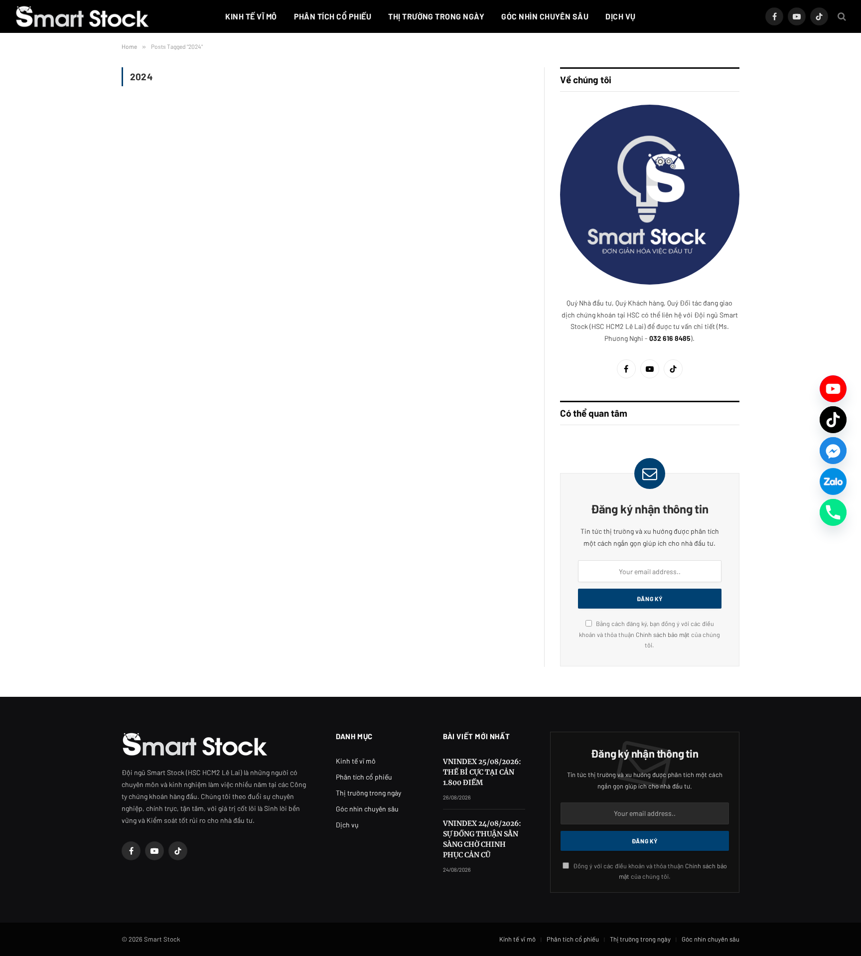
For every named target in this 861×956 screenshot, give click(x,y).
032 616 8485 (670, 338)
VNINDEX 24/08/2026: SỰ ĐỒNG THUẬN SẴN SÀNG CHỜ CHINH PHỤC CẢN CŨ (482, 839)
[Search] (841, 16)
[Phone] (833, 512)
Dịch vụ (620, 16)
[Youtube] (833, 388)
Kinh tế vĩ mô (251, 16)
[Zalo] (833, 481)
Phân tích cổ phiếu (333, 16)
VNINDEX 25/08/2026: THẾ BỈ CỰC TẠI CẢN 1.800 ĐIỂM (482, 772)
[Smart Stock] (82, 16)
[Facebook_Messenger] (833, 450)
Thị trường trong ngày (436, 16)
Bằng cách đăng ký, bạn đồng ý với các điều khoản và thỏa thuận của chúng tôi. (649, 634)
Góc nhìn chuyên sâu (544, 16)
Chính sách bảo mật (663, 634)
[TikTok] (833, 419)
